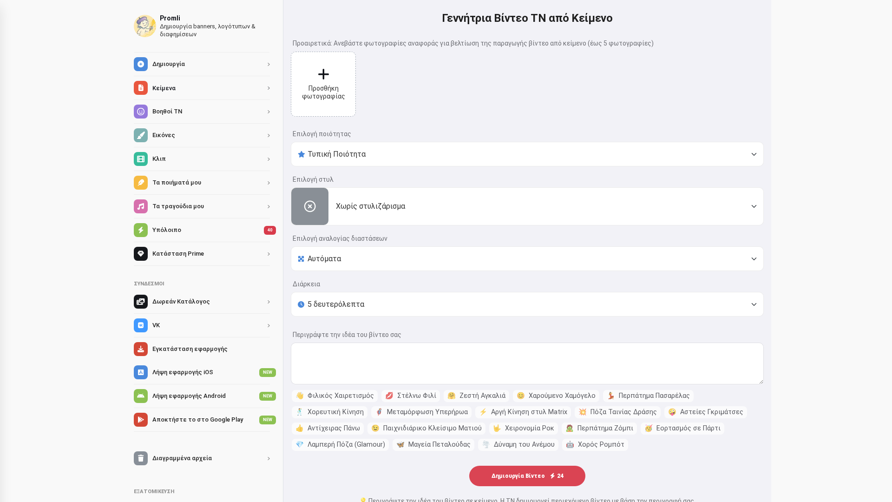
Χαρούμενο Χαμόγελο (556, 396)
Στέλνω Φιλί (410, 396)
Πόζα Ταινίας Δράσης (617, 412)
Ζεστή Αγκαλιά (476, 396)
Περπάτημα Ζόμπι (599, 428)
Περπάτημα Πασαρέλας (648, 396)
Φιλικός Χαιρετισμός (334, 396)
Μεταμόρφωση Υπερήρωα (421, 412)
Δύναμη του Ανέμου (518, 445)
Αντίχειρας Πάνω (327, 428)
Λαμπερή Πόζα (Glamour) (340, 445)
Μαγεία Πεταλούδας (433, 445)
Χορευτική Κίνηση (329, 412)
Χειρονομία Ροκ (523, 428)
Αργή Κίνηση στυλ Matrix (523, 412)
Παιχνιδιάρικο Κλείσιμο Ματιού (426, 428)
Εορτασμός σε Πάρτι (682, 428)
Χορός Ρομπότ (595, 445)
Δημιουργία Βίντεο (528, 476)
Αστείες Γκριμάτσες (705, 412)
